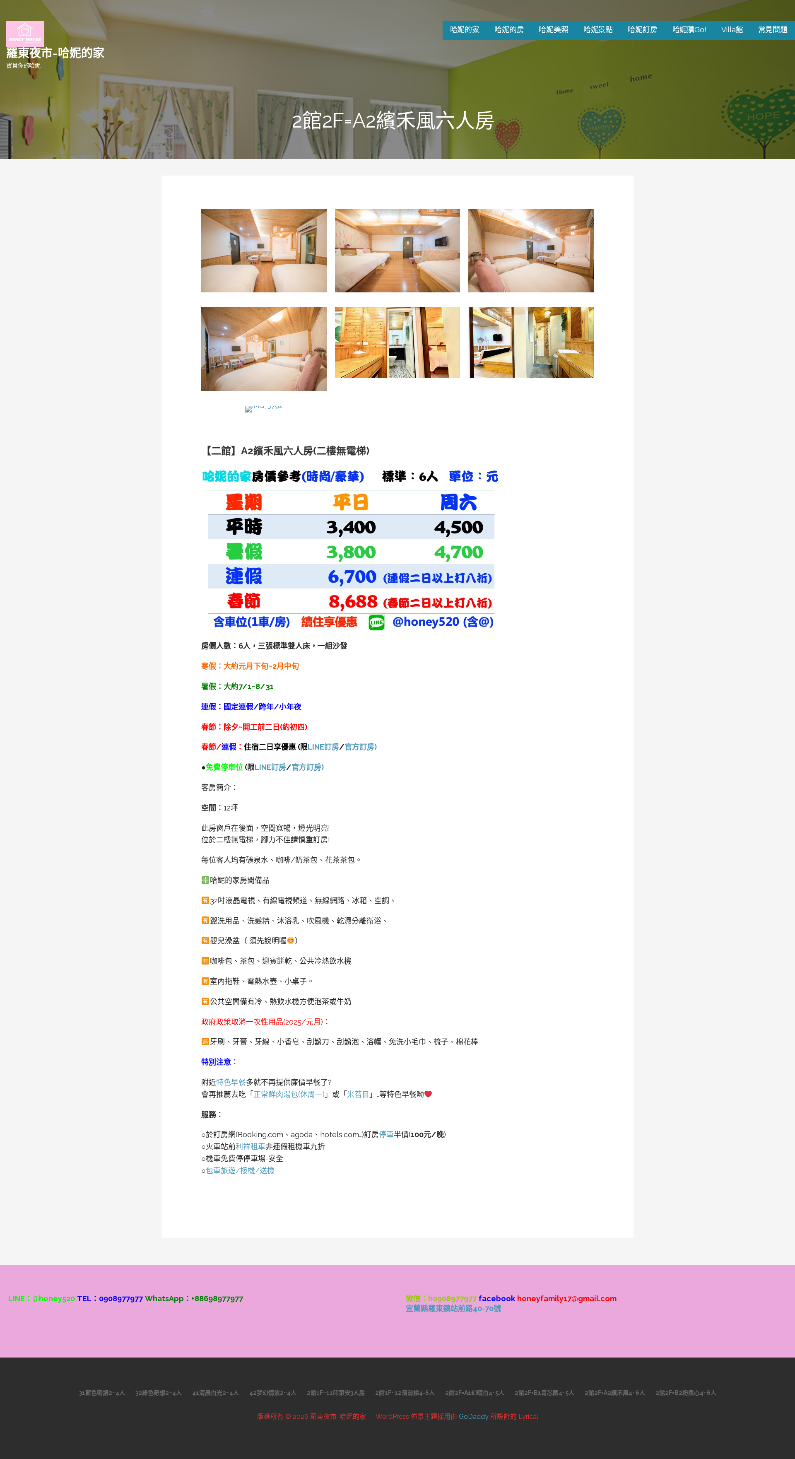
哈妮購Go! (689, 29)
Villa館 (732, 29)
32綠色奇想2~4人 (158, 1392)
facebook (497, 1298)
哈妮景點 (598, 29)
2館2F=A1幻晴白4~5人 (474, 1392)
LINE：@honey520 (41, 1298)
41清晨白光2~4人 (215, 1392)
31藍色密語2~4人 (102, 1392)
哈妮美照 (553, 29)
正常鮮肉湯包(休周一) (289, 1094)
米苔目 (358, 1094)
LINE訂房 (323, 747)
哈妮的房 (509, 29)
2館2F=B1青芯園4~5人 (544, 1392)
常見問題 (773, 29)
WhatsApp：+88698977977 (194, 1298)
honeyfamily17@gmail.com (567, 1298)
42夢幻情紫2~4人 (272, 1392)
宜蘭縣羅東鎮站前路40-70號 (453, 1308)
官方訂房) (360, 747)
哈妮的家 (464, 29)
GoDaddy (474, 1416)
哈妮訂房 (642, 29)
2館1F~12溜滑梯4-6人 (405, 1392)
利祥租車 (250, 1146)
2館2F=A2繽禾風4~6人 (615, 1392)
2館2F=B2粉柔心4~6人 (685, 1392)
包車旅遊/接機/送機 (240, 1170)
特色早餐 (231, 1082)
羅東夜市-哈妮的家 (55, 52)
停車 (386, 1134)
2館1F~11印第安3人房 (336, 1392)
